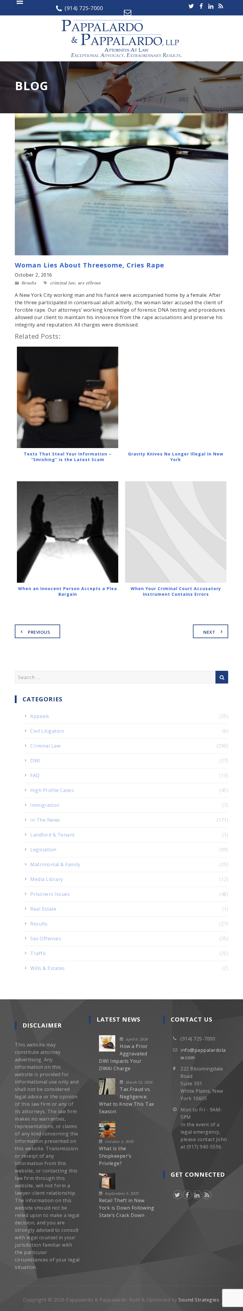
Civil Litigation (47, 731)
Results (28, 283)
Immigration (45, 805)
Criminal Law (45, 746)
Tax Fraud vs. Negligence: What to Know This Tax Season (126, 1100)
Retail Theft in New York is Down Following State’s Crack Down (126, 1207)
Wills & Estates (47, 968)
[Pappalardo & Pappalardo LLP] (121, 38)
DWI (35, 760)
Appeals (39, 716)
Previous (39, 632)
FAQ (35, 775)
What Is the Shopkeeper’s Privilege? (115, 1156)
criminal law (62, 283)
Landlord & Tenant (52, 834)
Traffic (38, 953)
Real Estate (43, 909)
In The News (45, 820)
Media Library (46, 879)
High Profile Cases (52, 790)
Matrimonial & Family (55, 864)
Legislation (43, 849)
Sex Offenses (45, 938)
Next (209, 632)
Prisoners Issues (50, 894)
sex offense (89, 283)
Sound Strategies (198, 1299)
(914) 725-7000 (84, 8)
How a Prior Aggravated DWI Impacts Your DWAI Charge (123, 1057)
